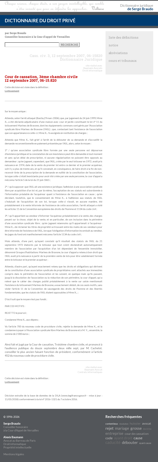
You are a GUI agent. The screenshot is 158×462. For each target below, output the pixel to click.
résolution (123, 424)
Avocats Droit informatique (92, 69)
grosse (136, 428)
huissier (135, 423)
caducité (113, 442)
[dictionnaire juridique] (54, 6)
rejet (109, 428)
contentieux (111, 423)
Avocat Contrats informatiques (90, 370)
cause (138, 438)
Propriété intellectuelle (17, 447)
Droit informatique (14, 444)
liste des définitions (123, 37)
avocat (146, 423)
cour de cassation (137, 433)
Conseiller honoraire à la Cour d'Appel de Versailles (21, 427)
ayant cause (145, 443)
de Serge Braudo (140, 9)
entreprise (114, 433)
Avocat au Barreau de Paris (19, 440)
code (109, 438)
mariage (122, 428)
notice (113, 45)
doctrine (147, 429)
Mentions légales (13, 454)
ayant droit (123, 438)
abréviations (118, 53)
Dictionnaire (129, 5)
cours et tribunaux (123, 61)
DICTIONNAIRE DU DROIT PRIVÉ (40, 20)
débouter (130, 442)
